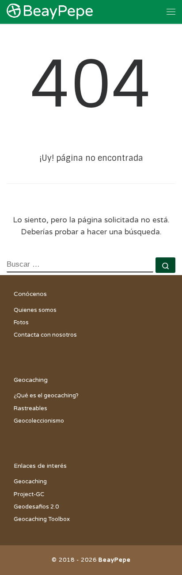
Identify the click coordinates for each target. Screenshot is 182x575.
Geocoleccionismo (39, 420)
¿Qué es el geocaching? (46, 395)
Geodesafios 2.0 (36, 506)
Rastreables (30, 408)
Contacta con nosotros (45, 334)
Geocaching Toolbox (42, 519)
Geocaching (30, 481)
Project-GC (29, 494)
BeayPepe (115, 559)
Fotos (21, 322)
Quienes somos (35, 310)
